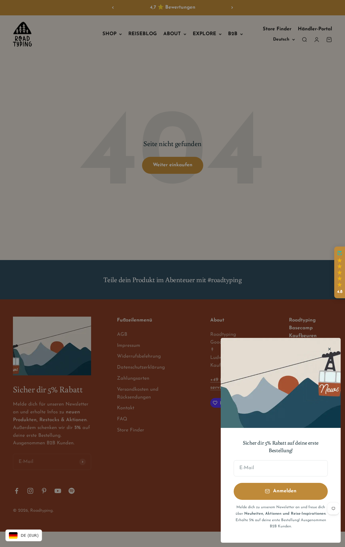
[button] (339, 272)
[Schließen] (329, 349)
